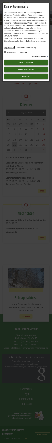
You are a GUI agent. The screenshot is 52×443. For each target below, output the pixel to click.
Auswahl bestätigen (26, 69)
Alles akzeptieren (26, 63)
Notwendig (11, 52)
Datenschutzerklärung (26, 47)
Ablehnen (26, 76)
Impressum (9, 47)
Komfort (23, 52)
